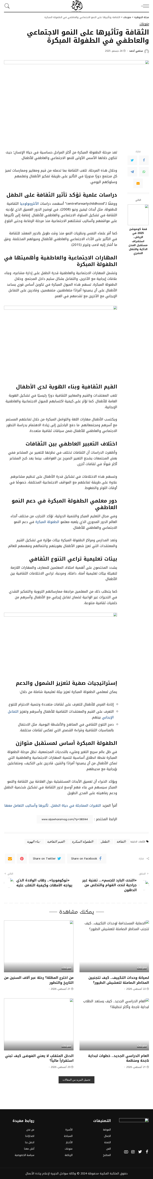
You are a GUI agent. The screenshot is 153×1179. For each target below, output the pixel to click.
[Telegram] (132, 172)
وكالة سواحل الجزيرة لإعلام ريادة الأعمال (51, 1173)
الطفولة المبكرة (47, 522)
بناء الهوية (33, 841)
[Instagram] (133, 1152)
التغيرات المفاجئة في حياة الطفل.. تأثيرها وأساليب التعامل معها (52, 805)
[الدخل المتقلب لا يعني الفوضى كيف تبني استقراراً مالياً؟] (39, 1024)
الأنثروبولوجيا (30, 203)
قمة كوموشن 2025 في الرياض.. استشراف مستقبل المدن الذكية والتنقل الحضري (138, 241)
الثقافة (121, 841)
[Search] (8, 6)
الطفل (105, 841)
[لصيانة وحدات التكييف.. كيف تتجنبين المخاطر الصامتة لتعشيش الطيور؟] (114, 946)
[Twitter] (132, 160)
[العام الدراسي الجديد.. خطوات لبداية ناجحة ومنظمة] (114, 1024)
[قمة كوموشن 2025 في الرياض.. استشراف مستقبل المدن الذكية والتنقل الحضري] (138, 214)
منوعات (144, 24)
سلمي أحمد (136, 51)
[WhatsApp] (144, 172)
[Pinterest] (22, 859)
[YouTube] (126, 1152)
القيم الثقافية (55, 841)
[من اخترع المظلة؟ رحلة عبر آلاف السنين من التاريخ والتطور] (39, 946)
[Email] (138, 183)
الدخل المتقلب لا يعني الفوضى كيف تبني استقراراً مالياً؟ (39, 1058)
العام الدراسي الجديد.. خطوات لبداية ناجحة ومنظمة (118, 1058)
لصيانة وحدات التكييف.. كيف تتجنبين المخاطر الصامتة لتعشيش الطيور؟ (118, 980)
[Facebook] (144, 160)
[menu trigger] (144, 6)
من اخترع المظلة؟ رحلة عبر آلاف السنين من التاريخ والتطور (39, 980)
